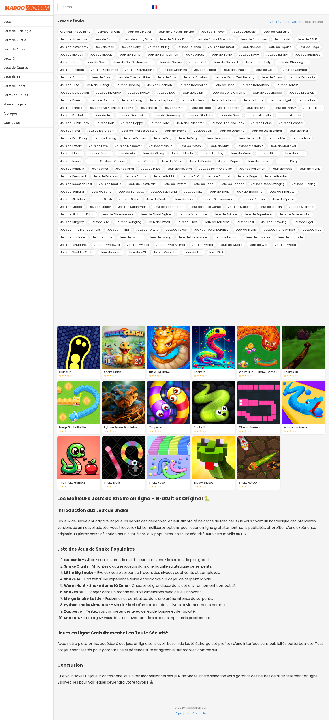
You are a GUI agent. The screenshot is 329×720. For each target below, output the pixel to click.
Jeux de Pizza (150, 169)
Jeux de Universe (258, 237)
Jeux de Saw (193, 191)
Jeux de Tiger (303, 222)
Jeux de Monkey (211, 153)
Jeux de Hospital (291, 123)
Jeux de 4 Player (213, 32)
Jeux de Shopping (249, 191)
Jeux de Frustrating (74, 115)
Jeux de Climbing (235, 70)
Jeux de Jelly (203, 131)
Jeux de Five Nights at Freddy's (111, 108)
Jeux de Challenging (293, 62)
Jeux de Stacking (240, 207)
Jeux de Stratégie (17, 31)
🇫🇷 (154, 7)
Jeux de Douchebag (267, 92)
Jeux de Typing (160, 237)
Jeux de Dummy (102, 100)
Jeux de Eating (131, 100)
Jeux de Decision (159, 85)
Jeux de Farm (253, 100)
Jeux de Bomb (130, 54)
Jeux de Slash (102, 199)
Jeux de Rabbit (164, 176)
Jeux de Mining (153, 153)
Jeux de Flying (174, 108)
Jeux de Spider (100, 207)
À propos (11, 113)
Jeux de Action (15, 49)
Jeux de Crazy (271, 77)
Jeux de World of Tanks (76, 252)
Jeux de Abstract (244, 32)
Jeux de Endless (192, 100)
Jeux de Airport (106, 39)
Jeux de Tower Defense (211, 229)
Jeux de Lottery (71, 146)
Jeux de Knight (188, 138)
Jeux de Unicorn (226, 237)
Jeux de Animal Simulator (215, 39)
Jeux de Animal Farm (174, 39)
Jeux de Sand (101, 191)
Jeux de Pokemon (252, 169)
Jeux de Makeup (161, 146)
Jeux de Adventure (74, 39)
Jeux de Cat (197, 62)
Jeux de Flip (148, 108)
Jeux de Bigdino (280, 47)
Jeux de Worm (110, 252)
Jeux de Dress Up (301, 92)
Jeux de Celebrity (258, 62)
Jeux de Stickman (301, 207)
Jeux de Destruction (74, 92)
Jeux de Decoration (193, 85)
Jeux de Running (304, 184)
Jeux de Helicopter (190, 123)
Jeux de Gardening (133, 115)
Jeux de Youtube (165, 252)
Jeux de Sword (159, 222)
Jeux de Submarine (193, 214)
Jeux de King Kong (73, 138)
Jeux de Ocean (143, 161)
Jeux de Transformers (280, 229)
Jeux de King (298, 131)
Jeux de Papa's (229, 161)
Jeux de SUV (100, 222)
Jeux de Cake (96, 62)
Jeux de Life (276, 138)
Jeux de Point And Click (215, 169)
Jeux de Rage (247, 176)
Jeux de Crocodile (302, 77)
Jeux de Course (16, 68)
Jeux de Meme (71, 153)
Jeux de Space (283, 199)
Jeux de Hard (159, 123)
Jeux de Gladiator (201, 115)
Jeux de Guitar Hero (74, 123)
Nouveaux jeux (15, 104)
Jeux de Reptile (110, 184)
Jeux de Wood (285, 245)
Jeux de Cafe (69, 62)
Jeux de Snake (156, 199)
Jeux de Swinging (128, 222)
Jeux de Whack (138, 245)
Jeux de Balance (189, 47)
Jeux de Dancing (128, 85)
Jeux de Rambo (275, 176)
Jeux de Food (201, 108)
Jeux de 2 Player (139, 32)
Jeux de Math (220, 146)
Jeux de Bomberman (162, 54)
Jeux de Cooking (72, 77)
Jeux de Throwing (274, 222)
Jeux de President (73, 176)
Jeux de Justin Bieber (267, 131)
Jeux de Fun (103, 115)
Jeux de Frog (312, 108)
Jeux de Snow (185, 199)
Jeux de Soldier (254, 199)
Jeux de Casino (171, 62)
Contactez (12, 123)
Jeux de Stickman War (117, 214)
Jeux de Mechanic (250, 146)
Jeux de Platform (179, 169)
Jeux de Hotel (70, 131)
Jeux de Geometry (167, 115)
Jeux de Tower (176, 229)
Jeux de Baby (131, 47)
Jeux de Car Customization (132, 62)
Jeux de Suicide (225, 214)
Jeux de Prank (309, 169)
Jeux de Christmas (104, 70)
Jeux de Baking (159, 47)
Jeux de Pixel (124, 169)
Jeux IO (9, 58)
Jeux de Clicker (205, 70)
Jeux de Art (282, 39)
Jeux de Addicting (277, 32)
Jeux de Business (307, 54)
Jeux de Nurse (70, 161)
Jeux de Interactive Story (139, 131)
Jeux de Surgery (72, 222)
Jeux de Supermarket (294, 214)
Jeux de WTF (137, 252)
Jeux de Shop (219, 191)
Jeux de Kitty (162, 138)
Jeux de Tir (12, 77)
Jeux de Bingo (309, 47)
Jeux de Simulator (283, 191)
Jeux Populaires (16, 95)
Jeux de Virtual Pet (73, 245)
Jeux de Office (171, 161)
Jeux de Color (266, 70)
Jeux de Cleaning (174, 70)
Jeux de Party (287, 161)
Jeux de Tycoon (131, 237)
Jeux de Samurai (72, 191)
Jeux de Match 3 (191, 146)
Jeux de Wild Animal (170, 245)
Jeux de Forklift (256, 108)
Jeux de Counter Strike (134, 77)
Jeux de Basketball (221, 47)
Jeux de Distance (108, 92)
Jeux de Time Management (80, 229)
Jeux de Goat (230, 115)
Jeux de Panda (200, 161)
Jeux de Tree (312, 229)
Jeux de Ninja (267, 153)
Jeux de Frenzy (285, 108)
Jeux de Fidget (280, 100)
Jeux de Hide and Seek (227, 123)
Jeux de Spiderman (132, 207)
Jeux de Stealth (271, 207)
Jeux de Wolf (259, 245)
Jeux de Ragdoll (218, 176)
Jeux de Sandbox (131, 191)
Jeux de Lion (301, 138)
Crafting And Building (75, 32)
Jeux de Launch (250, 138)
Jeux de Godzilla (259, 115)
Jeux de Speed (71, 207)
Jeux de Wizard (231, 245)
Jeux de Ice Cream (101, 131)
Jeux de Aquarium (254, 39)
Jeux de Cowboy (195, 77)
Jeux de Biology (71, 54)
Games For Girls (109, 32)
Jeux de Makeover (128, 146)
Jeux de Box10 (249, 54)
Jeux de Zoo (193, 252)
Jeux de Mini (126, 153)
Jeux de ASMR (307, 39)
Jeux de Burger (277, 54)
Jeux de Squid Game (206, 207)
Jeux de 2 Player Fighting (176, 32)
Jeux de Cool (101, 77)
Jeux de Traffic (246, 229)
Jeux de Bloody (101, 54)
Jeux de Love (98, 146)
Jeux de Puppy (135, 176)
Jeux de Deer (224, 85)
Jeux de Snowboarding (219, 199)
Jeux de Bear (251, 47)
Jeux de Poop (282, 169)
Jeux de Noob (294, 153)
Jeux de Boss (194, 54)
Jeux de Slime (129, 199)
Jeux (7, 22)
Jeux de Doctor (139, 92)
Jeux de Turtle (102, 237)
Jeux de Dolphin (193, 92)
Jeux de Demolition (255, 85)
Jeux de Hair (105, 123)
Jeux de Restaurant (142, 184)
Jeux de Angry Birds (138, 39)
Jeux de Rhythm (175, 184)
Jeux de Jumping (232, 131)
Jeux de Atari (104, 47)
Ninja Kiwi (216, 252)
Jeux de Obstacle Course (106, 161)
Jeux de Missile (182, 153)
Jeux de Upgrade (290, 237)
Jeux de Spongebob (169, 207)
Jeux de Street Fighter (156, 214)
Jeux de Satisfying (164, 191)
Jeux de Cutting (97, 85)
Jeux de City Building (140, 70)
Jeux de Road (204, 184)
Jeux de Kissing (105, 138)
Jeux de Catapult (226, 62)
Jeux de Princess (105, 176)
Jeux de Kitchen (134, 138)
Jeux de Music (241, 153)
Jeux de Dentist (287, 85)
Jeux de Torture (147, 229)
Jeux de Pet (99, 169)
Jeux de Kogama (219, 138)
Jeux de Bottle (222, 54)
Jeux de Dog (166, 92)
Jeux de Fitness (71, 108)
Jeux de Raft (191, 176)
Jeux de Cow (166, 77)
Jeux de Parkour (259, 161)
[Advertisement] (191, 290)
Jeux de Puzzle (15, 40)
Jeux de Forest (228, 108)
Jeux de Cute (69, 85)
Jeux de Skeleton (72, 199)
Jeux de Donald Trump (229, 92)
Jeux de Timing (118, 229)
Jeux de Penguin (72, 169)
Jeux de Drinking (72, 100)
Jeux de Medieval (283, 146)
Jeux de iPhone (175, 131)
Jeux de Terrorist (217, 222)
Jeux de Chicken (72, 70)
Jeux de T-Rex (187, 222)
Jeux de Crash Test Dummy (234, 77)
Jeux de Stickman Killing (77, 214)
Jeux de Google (289, 115)
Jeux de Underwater (193, 237)
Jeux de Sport (14, 86)
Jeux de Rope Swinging (268, 184)
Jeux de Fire (306, 100)
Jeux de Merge (100, 153)
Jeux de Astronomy (74, 47)
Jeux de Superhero (258, 214)
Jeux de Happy (132, 123)
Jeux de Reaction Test (76, 184)
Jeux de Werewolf (107, 245)
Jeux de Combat (295, 70)
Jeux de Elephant (161, 100)
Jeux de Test (245, 222)
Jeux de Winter (202, 245)
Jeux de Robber (232, 184)
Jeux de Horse (261, 123)
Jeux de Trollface (72, 237)
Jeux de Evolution (223, 100)
